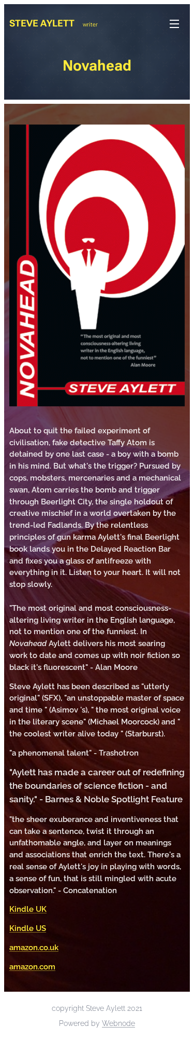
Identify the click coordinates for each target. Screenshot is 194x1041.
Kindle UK (28, 909)
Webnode (118, 1023)
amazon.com (32, 966)
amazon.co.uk (33, 947)
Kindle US (27, 928)
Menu (174, 23)
